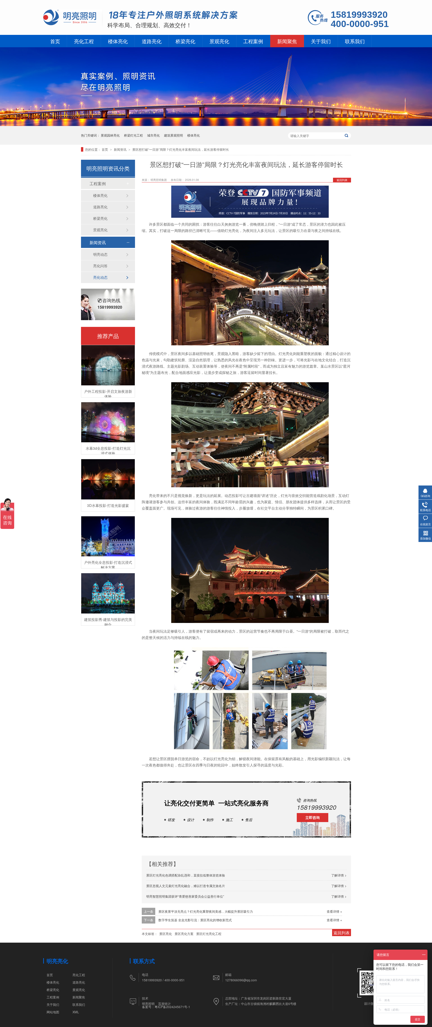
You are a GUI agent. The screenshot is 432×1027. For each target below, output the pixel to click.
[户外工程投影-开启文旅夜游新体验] (108, 365)
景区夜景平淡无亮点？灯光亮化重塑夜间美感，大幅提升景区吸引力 (205, 911)
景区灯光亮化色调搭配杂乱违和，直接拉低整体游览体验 (185, 875)
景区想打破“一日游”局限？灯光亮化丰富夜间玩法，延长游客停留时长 (180, 149)
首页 (55, 41)
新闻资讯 (120, 149)
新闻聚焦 (287, 41)
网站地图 (53, 1012)
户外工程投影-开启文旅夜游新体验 (108, 394)
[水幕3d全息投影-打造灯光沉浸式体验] (108, 422)
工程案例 (253, 41)
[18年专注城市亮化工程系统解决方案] (173, 15)
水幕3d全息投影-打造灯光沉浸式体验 (108, 451)
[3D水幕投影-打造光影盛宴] (108, 479)
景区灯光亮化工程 (208, 933)
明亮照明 (148, 1003)
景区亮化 (165, 933)
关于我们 (321, 41)
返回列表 (342, 180)
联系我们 (355, 41)
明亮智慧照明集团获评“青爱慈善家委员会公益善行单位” (185, 896)
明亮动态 (100, 254)
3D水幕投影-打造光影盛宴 (108, 505)
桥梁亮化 (185, 41)
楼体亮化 (118, 41)
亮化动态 (100, 277)
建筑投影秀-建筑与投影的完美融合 (108, 622)
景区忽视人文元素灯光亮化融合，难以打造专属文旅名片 (185, 885)
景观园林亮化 (110, 135)
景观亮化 (219, 41)
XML (75, 1012)
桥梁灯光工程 (133, 135)
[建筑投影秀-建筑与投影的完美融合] (108, 593)
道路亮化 (152, 41)
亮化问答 (100, 265)
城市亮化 (153, 135)
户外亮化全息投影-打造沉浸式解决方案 (108, 565)
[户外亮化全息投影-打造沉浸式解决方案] (108, 536)
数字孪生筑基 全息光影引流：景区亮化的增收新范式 (195, 920)
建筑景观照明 (173, 135)
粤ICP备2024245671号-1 (172, 1007)
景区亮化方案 (184, 933)
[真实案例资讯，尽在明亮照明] (216, 124)
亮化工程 (84, 41)
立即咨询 (312, 817)
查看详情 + (334, 911)
